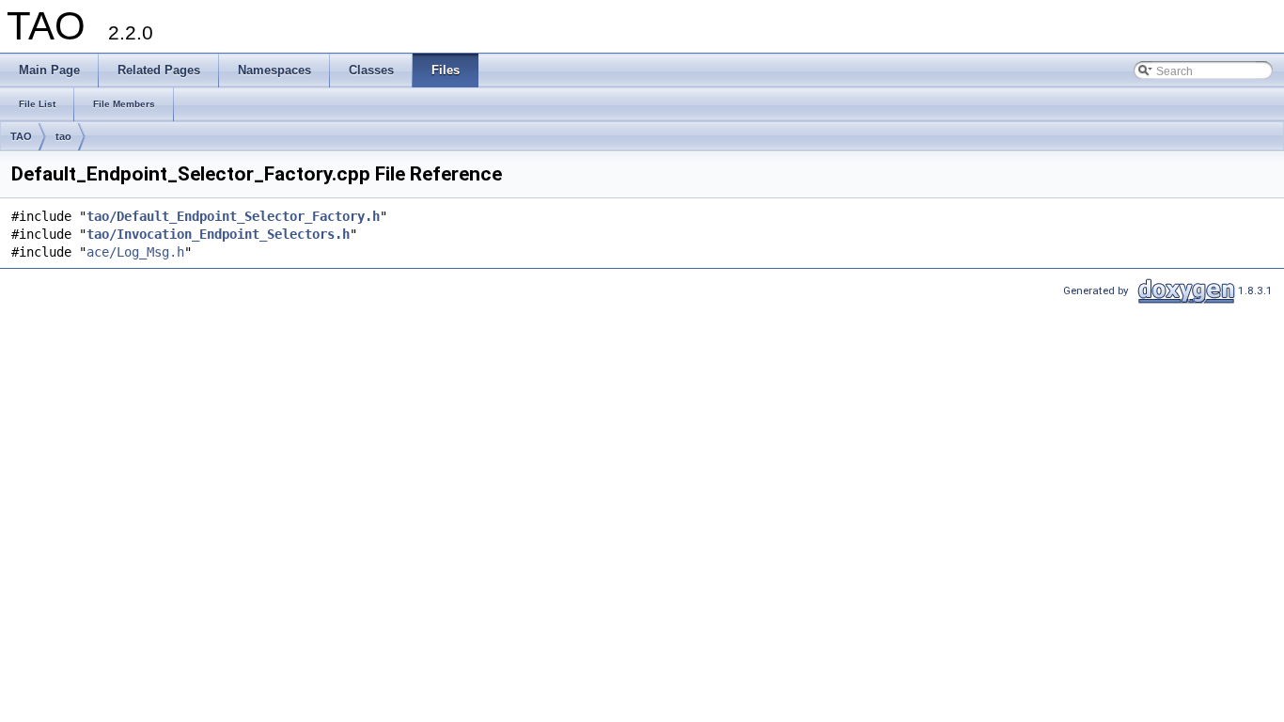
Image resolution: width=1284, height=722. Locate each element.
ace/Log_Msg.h (135, 251)
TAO (21, 136)
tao (63, 136)
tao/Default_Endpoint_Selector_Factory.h (233, 216)
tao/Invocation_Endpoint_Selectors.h (218, 234)
